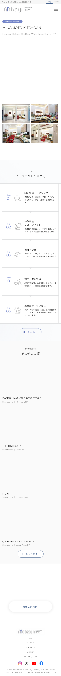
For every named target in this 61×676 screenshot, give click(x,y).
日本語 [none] (49, 2)
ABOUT (30, 652)
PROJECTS (30, 647)
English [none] (56, 2)
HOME (30, 638)
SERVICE (30, 643)
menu (56, 9)
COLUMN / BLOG (30, 657)
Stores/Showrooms (12, 21)
